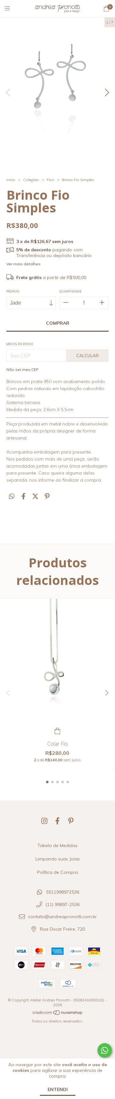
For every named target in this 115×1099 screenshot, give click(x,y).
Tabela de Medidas (57, 845)
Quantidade (70, 291)
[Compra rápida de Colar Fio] (57, 730)
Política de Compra (57, 872)
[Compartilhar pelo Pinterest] (47, 496)
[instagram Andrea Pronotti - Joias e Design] (44, 821)
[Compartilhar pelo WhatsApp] (11, 496)
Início (10, 179)
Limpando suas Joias (57, 859)
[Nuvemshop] (57, 1013)
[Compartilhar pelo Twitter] (35, 496)
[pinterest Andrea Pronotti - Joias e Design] (71, 821)
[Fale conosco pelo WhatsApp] (104, 1050)
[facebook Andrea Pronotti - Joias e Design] (57, 821)
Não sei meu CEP (22, 369)
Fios (50, 179)
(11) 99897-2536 (62, 904)
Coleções (31, 179)
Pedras (12, 291)
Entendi (58, 1089)
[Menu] (11, 8)
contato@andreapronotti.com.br (62, 917)
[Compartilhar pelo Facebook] (23, 496)
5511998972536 (62, 892)
